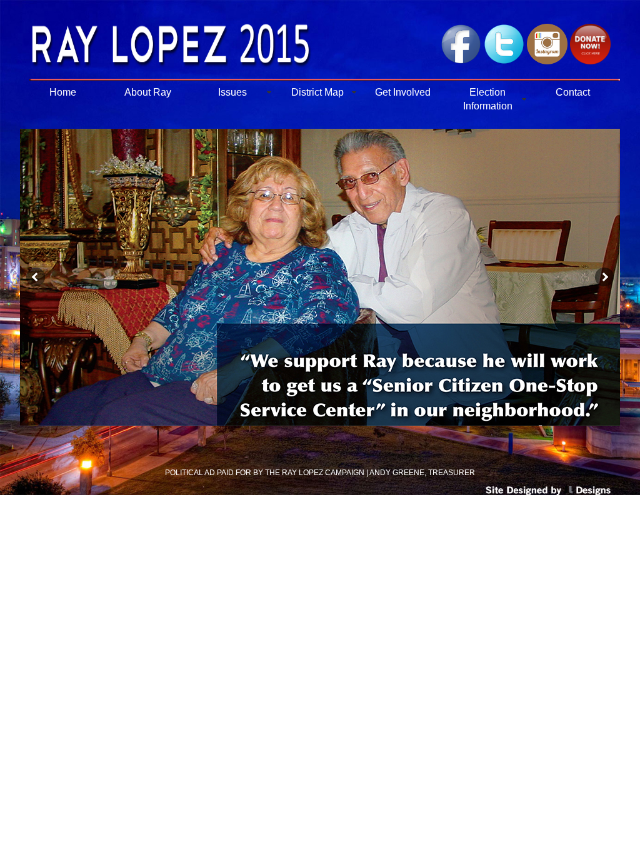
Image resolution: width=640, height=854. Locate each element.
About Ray (147, 92)
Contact (573, 92)
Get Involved (403, 92)
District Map (317, 92)
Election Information (487, 99)
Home (62, 92)
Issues (232, 92)
